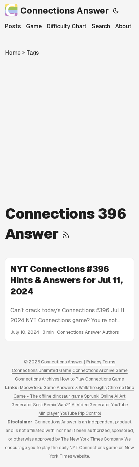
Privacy (93, 362)
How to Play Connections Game (92, 379)
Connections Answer (64, 10)
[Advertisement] (69, 130)
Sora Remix (44, 405)
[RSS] (66, 233)
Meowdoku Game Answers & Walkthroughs (63, 388)
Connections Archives (37, 379)
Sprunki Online (98, 396)
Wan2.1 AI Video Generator (83, 405)
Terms (108, 362)
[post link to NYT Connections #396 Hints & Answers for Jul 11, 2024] (69, 299)
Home (13, 52)
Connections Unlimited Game (41, 370)
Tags (32, 52)
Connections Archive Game (100, 370)
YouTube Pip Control (80, 413)
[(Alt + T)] (116, 10)
